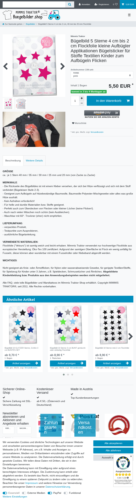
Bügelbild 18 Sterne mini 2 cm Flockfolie (112, 348)
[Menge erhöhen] (81, 98)
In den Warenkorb (108, 101)
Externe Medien (36, 492)
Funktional (75, 492)
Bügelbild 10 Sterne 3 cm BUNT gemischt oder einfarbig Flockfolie (67, 349)
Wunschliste (80, 123)
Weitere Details (34, 160)
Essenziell (13, 492)
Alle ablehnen (113, 450)
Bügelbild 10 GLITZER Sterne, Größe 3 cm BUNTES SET (21, 349)
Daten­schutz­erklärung (58, 486)
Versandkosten (96, 132)
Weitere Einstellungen (15, 496)
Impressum (31, 483)
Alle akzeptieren (113, 443)
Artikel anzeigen (21, 363)
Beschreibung (13, 160)
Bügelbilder (30, 24)
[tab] (13, 160)
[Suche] (69, 4)
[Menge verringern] (81, 103)
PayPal (57, 492)
